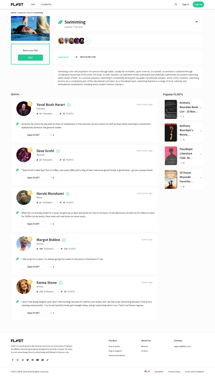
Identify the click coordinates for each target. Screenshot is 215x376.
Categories (21, 13)
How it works (114, 346)
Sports (30, 13)
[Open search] (176, 4)
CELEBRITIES (46, 4)
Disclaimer (159, 371)
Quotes (15, 94)
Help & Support (115, 351)
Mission (144, 346)
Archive (144, 351)
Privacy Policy (174, 371)
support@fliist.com (182, 346)
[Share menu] (196, 22)
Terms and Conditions (194, 371)
